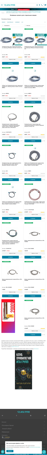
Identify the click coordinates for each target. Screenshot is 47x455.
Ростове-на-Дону (4, 448)
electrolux (10, 22)
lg (22, 22)
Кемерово (43, 448)
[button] (16, 369)
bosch (3, 22)
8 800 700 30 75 (15, 346)
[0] (44, 5)
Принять (10, 451)
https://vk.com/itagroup (40, 454)
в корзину (10, 63)
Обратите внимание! (23, 9)
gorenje (17, 22)
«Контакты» (36, 348)
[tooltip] (2, 415)
